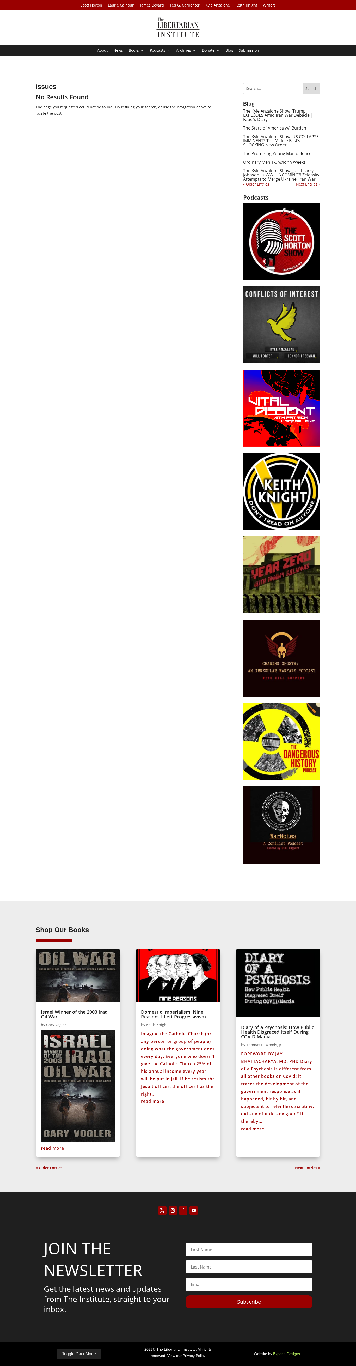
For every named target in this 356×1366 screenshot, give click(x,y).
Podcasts (157, 50)
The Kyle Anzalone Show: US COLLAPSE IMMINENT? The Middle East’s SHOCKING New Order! (281, 141)
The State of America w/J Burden (274, 128)
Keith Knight (246, 5)
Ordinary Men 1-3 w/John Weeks (274, 162)
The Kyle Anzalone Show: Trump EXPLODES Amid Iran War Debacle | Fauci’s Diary (278, 115)
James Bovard (152, 5)
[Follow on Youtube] (193, 1210)
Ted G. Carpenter (185, 5)
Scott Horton (91, 5)
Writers (269, 5)
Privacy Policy (194, 1355)
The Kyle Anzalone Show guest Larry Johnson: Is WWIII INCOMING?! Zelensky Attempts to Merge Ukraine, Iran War (281, 175)
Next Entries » (308, 184)
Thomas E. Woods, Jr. (264, 1044)
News (118, 50)
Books (134, 50)
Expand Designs (286, 1354)
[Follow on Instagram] (173, 1210)
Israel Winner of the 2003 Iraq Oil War (74, 1014)
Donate (208, 50)
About (102, 50)
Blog (229, 50)
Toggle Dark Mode (79, 1354)
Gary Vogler (56, 1024)
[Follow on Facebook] (183, 1210)
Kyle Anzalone (217, 5)
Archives (183, 50)
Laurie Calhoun (121, 5)
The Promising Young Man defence (277, 153)
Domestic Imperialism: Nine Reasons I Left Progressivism (173, 1014)
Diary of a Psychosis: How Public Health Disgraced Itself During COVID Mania (277, 1032)
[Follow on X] (162, 1210)
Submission (249, 50)
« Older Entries (256, 184)
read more (52, 1148)
